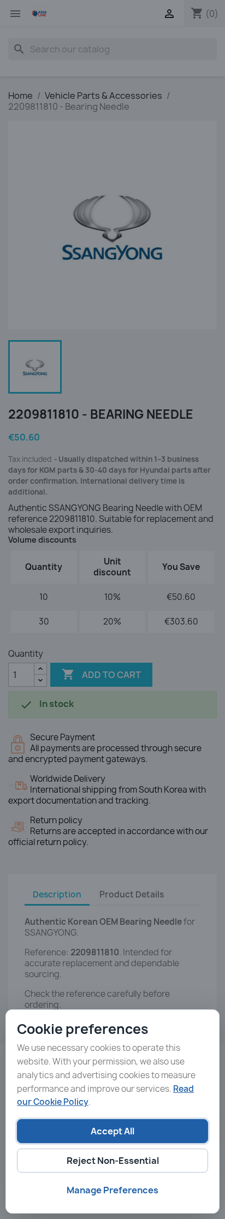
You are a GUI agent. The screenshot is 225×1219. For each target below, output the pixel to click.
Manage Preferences (112, 1190)
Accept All (112, 1131)
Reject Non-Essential (113, 1161)
